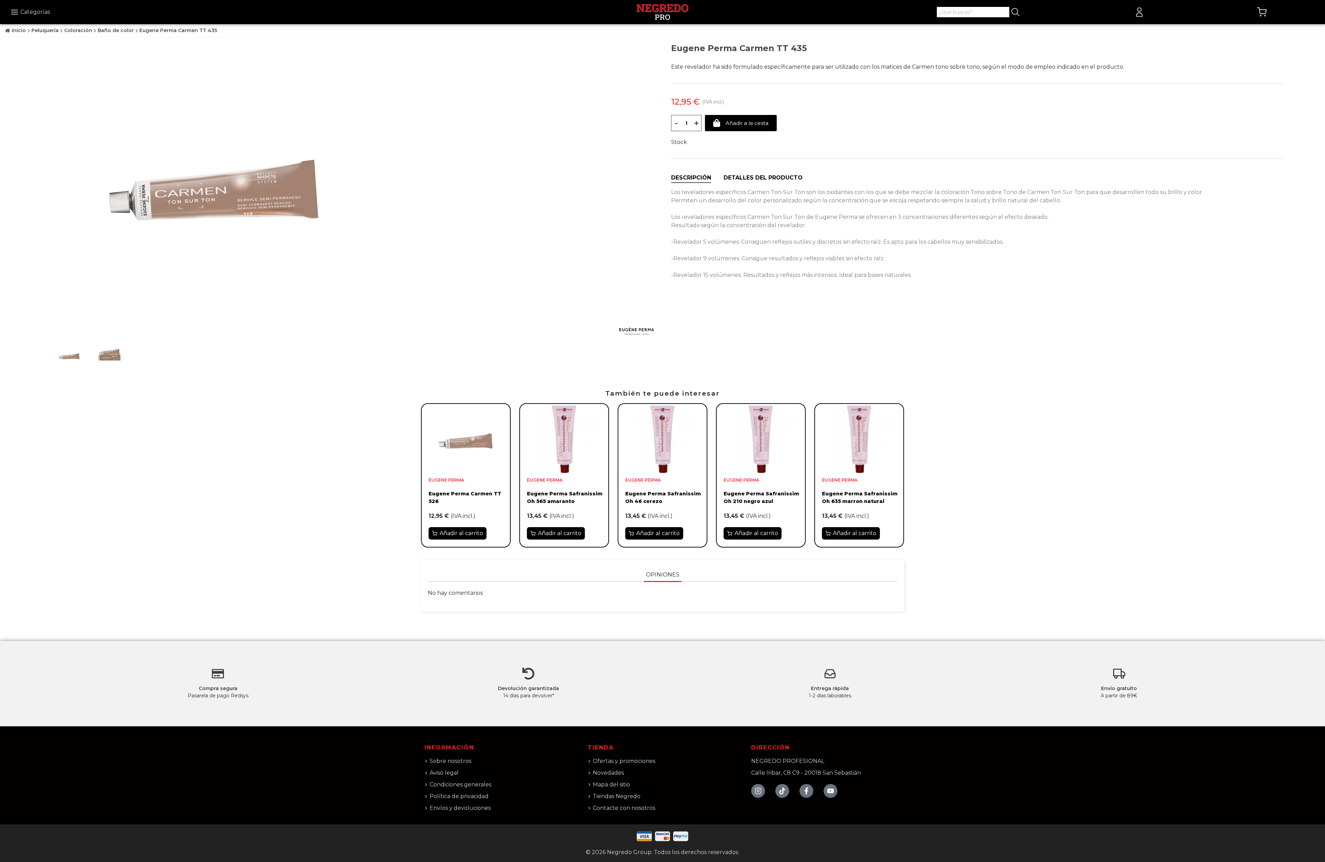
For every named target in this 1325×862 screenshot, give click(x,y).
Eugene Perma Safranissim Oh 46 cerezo (663, 497)
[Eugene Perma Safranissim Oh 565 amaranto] (564, 439)
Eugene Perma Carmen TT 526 (465, 497)
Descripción (691, 177)
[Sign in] (1139, 12)
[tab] (691, 178)
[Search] (1015, 12)
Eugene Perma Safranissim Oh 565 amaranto (564, 497)
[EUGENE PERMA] (636, 331)
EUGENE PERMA (446, 480)
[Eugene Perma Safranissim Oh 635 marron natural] (859, 439)
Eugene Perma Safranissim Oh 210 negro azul (761, 497)
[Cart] (1262, 12)
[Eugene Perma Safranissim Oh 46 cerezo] (662, 439)
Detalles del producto (763, 177)
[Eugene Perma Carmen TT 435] (213, 181)
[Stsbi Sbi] (758, 791)
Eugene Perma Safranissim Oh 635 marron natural (859, 497)
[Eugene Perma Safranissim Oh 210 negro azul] (761, 439)
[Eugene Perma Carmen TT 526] (466, 439)
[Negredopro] (662, 11)
